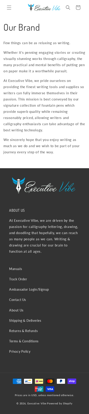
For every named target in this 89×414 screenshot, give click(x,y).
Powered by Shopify (60, 403)
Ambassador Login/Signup (29, 289)
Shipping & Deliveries (25, 320)
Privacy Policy (19, 351)
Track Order (18, 279)
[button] (9, 8)
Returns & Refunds (23, 331)
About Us (16, 310)
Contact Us (17, 300)
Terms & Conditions (24, 341)
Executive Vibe (37, 403)
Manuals (15, 269)
